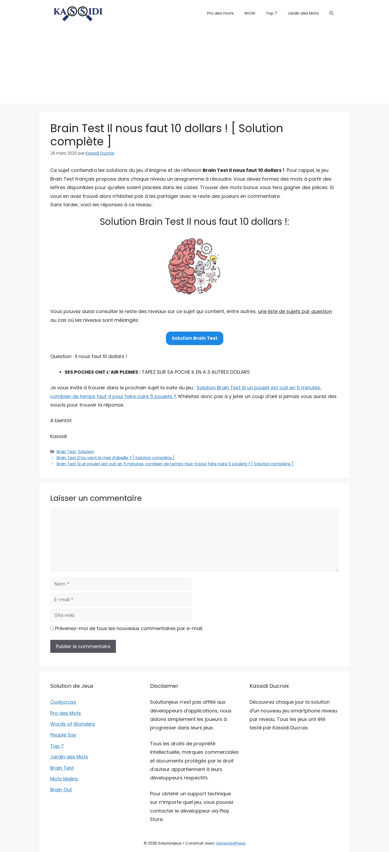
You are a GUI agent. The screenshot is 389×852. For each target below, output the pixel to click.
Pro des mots (220, 13)
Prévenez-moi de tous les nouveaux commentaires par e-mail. (129, 628)
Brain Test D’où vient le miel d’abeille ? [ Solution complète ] (115, 458)
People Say (63, 734)
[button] (331, 13)
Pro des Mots (65, 713)
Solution (86, 451)
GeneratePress (231, 843)
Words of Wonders (72, 724)
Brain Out (61, 789)
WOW (249, 13)
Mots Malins (64, 778)
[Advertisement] (194, 66)
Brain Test (66, 451)
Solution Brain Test (195, 338)
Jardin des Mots (303, 13)
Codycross (63, 702)
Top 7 (271, 13)
